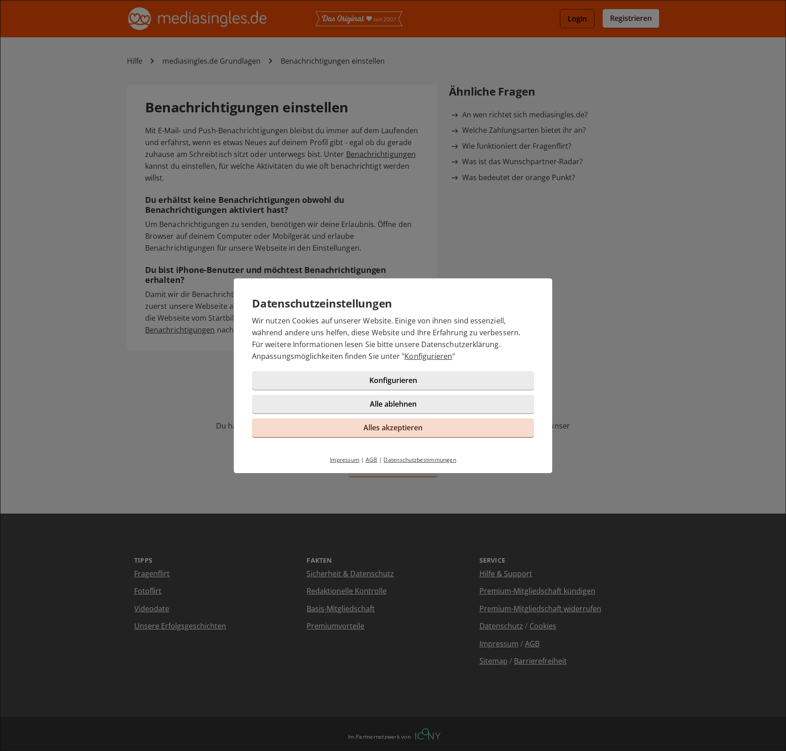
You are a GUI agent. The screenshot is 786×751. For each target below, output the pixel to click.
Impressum (344, 460)
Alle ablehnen (393, 404)
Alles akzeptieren (393, 428)
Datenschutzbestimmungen (419, 460)
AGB (372, 460)
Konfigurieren (428, 356)
